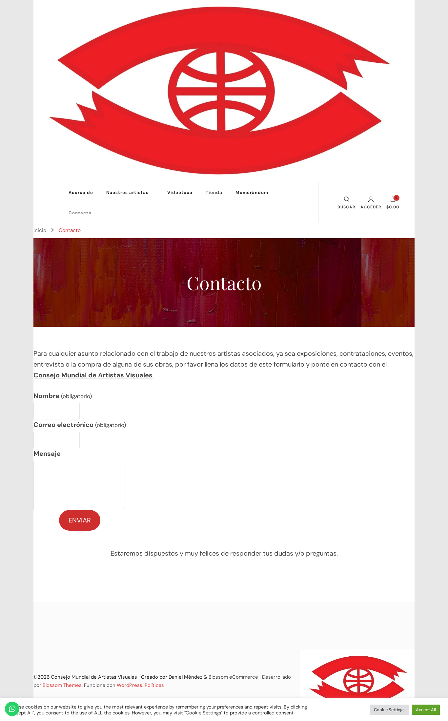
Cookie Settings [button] (389, 709)
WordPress (129, 685)
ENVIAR (80, 520)
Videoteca (180, 192)
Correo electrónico (79, 424)
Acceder (370, 206)
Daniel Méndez (185, 677)
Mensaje (47, 453)
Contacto (80, 213)
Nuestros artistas (127, 192)
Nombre (62, 396)
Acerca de (81, 192)
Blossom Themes (62, 685)
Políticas (154, 685)
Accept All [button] (426, 709)
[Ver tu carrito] (393, 201)
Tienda (214, 192)
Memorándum (251, 192)
